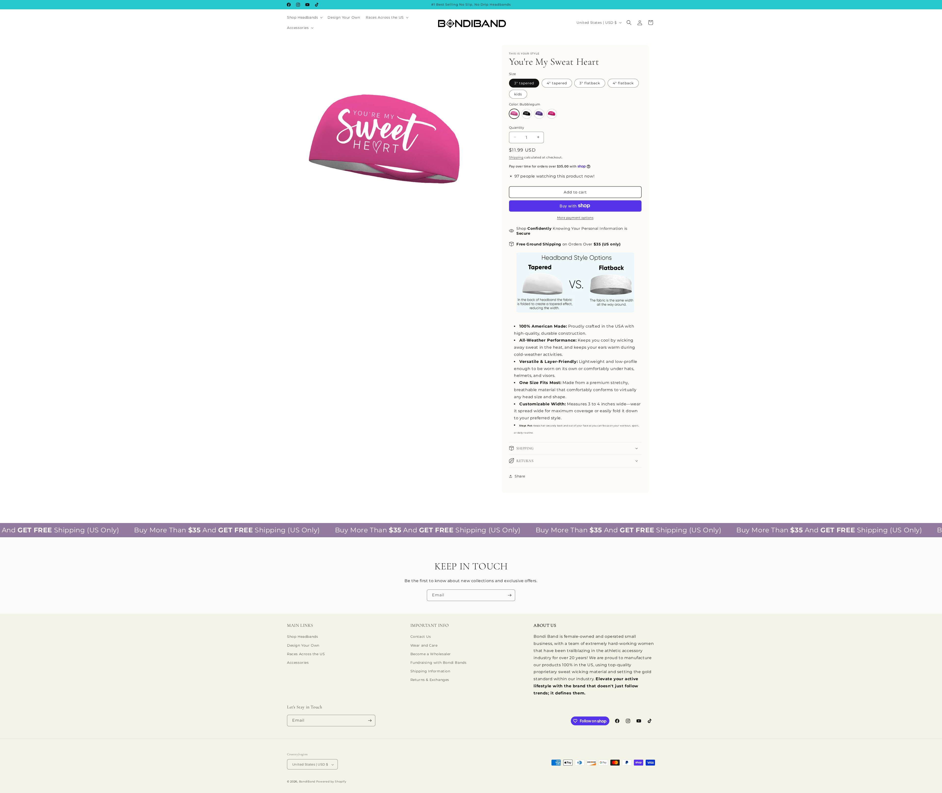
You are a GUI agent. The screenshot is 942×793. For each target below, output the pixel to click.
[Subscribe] (509, 595)
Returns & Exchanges (429, 680)
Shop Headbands (302, 637)
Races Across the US (306, 654)
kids (518, 94)
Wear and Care (424, 645)
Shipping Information (430, 671)
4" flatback (623, 83)
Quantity (516, 127)
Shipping (516, 157)
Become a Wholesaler (430, 654)
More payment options (575, 217)
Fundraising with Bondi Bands (438, 662)
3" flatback (589, 83)
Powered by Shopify (331, 781)
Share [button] (520, 476)
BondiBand (307, 781)
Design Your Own (303, 645)
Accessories (298, 662)
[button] (304, 17)
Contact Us (420, 637)
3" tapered (524, 83)
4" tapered (557, 83)
